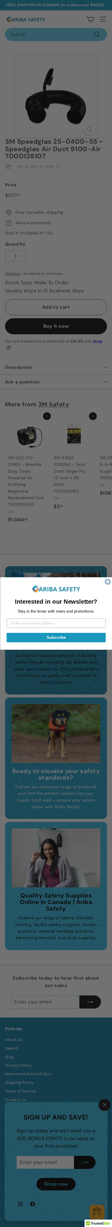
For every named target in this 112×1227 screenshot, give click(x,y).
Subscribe (56, 637)
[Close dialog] (107, 581)
